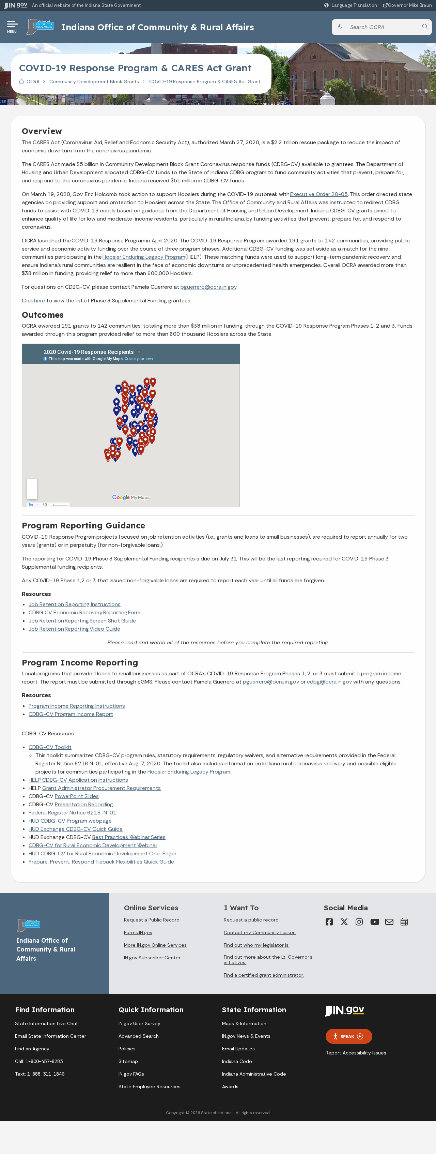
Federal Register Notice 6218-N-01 (72, 812)
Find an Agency (32, 1049)
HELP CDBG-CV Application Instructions (78, 779)
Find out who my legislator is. (257, 945)
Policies (127, 1049)
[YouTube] (374, 921)
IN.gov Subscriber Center (152, 957)
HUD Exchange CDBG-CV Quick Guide (76, 829)
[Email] (389, 921)
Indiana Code (237, 1061)
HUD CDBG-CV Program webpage (70, 820)
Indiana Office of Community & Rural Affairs (157, 26)
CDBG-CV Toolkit (50, 747)
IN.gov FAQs (131, 1074)
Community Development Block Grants (94, 81)
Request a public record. (252, 920)
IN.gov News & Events (246, 1036)
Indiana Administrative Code (254, 1074)
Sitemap (128, 1061)
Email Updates (238, 1049)
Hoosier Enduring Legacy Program (144, 256)
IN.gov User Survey (139, 1023)
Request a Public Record (152, 920)
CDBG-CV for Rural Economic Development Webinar (93, 845)
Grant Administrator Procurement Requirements (101, 788)
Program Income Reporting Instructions (77, 705)
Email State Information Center (50, 1036)
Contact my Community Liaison (260, 932)
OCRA (33, 81)
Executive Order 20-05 (319, 194)
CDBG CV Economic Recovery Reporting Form (84, 612)
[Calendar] (404, 921)
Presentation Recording (84, 804)
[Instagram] (359, 921)
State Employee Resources (150, 1086)
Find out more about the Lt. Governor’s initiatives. (268, 959)
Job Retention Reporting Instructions (75, 604)
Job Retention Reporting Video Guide (74, 628)
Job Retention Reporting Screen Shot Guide (82, 620)
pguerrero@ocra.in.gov (208, 286)
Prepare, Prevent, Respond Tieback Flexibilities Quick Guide (101, 861)
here (39, 300)
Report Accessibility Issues (356, 1053)
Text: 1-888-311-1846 (39, 1074)
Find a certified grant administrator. (264, 975)
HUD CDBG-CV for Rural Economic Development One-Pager (102, 853)
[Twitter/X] (344, 921)
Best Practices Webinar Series (129, 837)
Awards (230, 1086)
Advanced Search (139, 1036)
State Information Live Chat (46, 1023)
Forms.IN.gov (138, 932)
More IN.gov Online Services (155, 945)
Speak (347, 1036)
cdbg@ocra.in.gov (329, 681)
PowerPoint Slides (77, 796)
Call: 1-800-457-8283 (39, 1061)
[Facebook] (329, 921)
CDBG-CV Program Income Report (71, 714)
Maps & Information (244, 1023)
